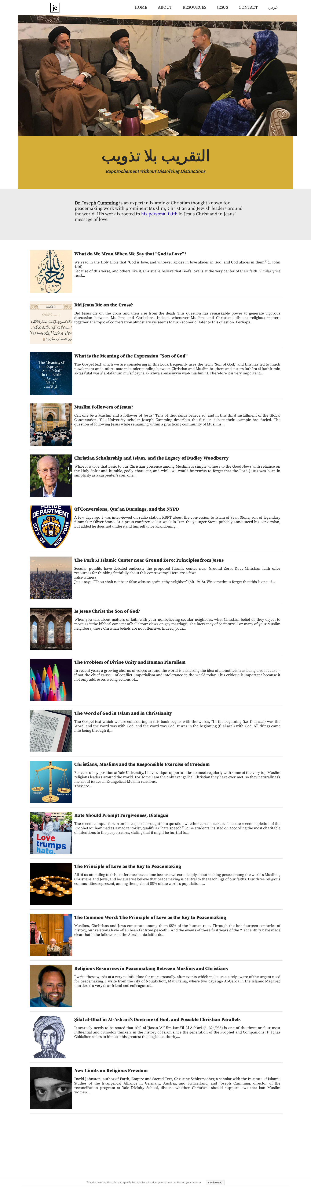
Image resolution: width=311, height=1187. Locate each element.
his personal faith (159, 214)
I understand (215, 1182)
